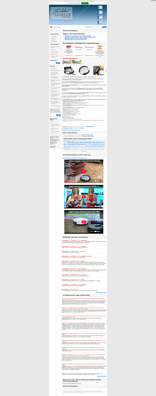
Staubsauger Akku (90, 126)
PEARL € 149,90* (69, 130)
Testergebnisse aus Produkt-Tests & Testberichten (77, 35)
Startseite (87, 27)
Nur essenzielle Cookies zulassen (73, 3)
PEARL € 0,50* (89, 134)
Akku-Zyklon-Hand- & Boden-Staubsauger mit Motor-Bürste (54, 73)
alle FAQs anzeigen (102, 376)
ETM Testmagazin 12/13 (69, 55)
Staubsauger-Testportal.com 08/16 (99, 56)
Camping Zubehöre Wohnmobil (55, 125)
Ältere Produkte (53, 38)
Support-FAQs (53, 49)
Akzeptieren (84, 3)
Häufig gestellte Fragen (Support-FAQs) (74, 39)
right (105, 70)
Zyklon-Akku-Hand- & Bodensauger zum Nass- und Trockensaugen (55, 102)
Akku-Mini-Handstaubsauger (55, 70)
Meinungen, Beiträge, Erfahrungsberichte (75, 38)
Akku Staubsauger (54, 68)
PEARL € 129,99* (69, 128)
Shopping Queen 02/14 (79, 55)
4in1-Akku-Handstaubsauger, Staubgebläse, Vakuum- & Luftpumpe (55, 84)
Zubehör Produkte (54, 41)
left (62, 70)
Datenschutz (92, 1)
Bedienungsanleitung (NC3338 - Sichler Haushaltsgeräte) (75, 158)
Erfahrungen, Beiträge (54, 51)
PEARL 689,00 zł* (77, 130)
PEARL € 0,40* (91, 136)
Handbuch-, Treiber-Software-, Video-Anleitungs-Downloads (79, 37)
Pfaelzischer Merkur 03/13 (89, 55)
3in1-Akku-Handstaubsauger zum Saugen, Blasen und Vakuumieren (55, 95)
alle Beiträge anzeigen (101, 292)
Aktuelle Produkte (54, 36)
